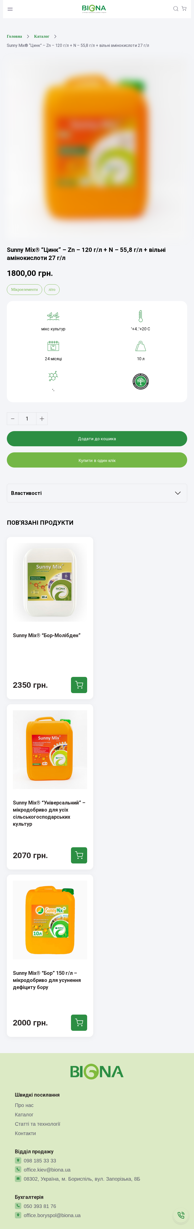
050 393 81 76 (40, 1206)
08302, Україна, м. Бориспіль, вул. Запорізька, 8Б (82, 1179)
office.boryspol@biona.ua (52, 1215)
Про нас (24, 1105)
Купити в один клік (97, 460)
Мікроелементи (24, 289)
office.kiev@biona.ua (47, 1170)
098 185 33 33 (40, 1160)
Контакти (25, 1133)
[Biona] (97, 1071)
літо (51, 289)
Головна (14, 36)
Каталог (41, 36)
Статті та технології (37, 1124)
